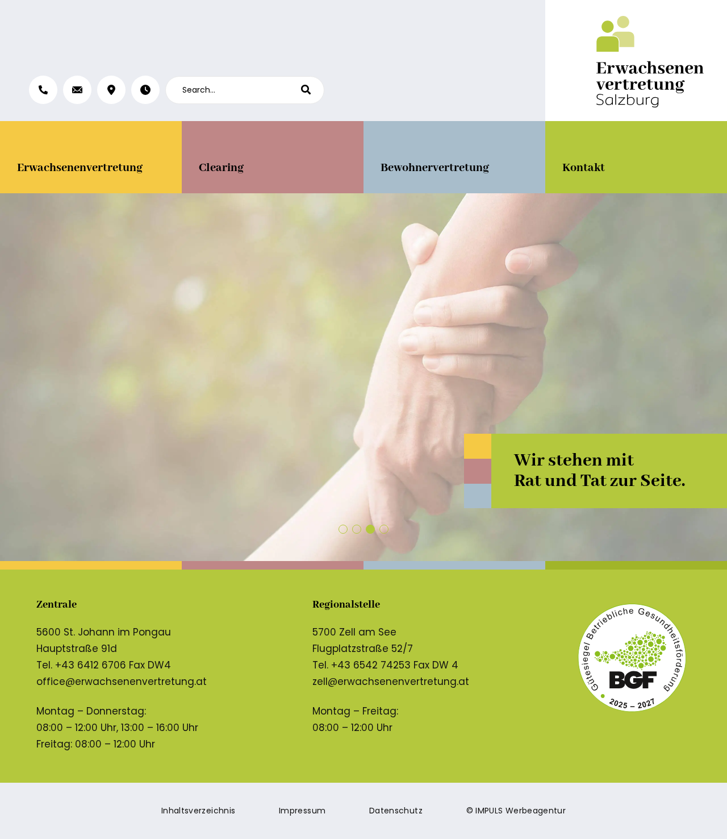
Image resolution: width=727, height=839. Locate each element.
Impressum (302, 810)
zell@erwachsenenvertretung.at (390, 681)
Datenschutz (396, 810)
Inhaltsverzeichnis (198, 810)
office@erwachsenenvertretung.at (121, 681)
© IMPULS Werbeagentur (516, 810)
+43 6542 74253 (371, 665)
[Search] (312, 90)
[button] (343, 529)
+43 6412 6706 (90, 665)
